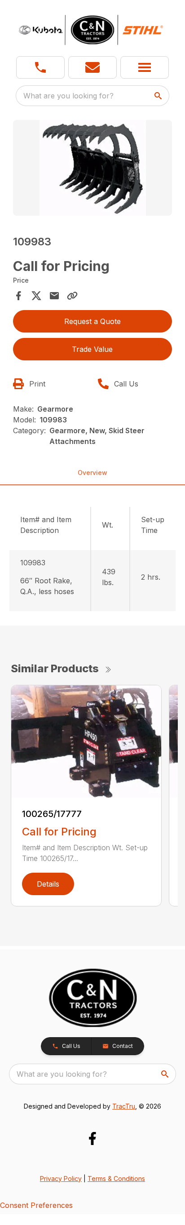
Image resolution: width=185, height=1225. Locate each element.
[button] (40, 67)
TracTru (123, 1106)
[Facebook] (92, 1138)
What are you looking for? (68, 95)
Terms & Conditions (116, 1178)
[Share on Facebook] (18, 295)
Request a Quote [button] (92, 321)
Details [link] (48, 883)
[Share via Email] (54, 295)
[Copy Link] (72, 295)
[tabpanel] (92, 169)
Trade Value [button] (92, 349)
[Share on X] (36, 295)
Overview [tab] (92, 472)
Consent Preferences (36, 1205)
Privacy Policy (61, 1178)
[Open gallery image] (92, 168)
